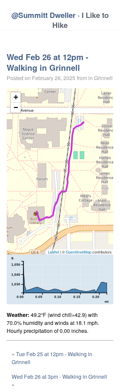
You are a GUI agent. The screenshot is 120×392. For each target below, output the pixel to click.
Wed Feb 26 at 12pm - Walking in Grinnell (47, 62)
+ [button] (16, 97)
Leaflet (53, 251)
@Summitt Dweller (43, 15)
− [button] (16, 107)
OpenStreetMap (78, 251)
